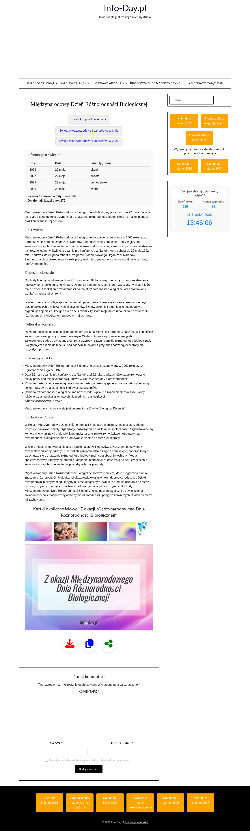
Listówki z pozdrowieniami (89, 119)
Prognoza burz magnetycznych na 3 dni (80, 802)
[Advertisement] (125, 49)
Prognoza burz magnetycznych (156, 83)
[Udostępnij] (108, 643)
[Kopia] (89, 643)
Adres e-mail (121, 743)
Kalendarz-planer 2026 (184, 166)
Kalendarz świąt (41, 83)
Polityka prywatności (136, 822)
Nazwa (56, 743)
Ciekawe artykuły (109, 83)
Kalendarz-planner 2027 (200, 800)
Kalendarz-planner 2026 (170, 800)
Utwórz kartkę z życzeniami (199, 137)
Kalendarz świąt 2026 (206, 83)
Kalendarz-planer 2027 (214, 166)
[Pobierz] (70, 643)
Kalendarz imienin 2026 (184, 121)
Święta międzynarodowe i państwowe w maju (88, 130)
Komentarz (89, 691)
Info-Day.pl (125, 8)
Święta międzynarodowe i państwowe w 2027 (89, 140)
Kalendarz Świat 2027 (110, 800)
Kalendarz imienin (75, 83)
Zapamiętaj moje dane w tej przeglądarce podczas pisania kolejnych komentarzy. (89, 760)
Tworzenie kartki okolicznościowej (141, 802)
